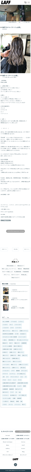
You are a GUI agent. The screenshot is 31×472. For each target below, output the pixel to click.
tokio (20, 392)
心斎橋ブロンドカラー (18, 349)
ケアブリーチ (5, 373)
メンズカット (20, 321)
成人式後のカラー (13, 395)
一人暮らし (5, 340)
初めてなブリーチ (18, 389)
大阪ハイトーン (15, 331)
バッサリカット (6, 395)
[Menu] (28, 2)
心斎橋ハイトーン (15, 367)
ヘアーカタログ (14, 321)
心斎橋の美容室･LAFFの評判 (22, 383)
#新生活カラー (20, 266)
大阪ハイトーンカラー (17, 361)
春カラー (11, 343)
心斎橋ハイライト (12, 352)
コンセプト (19, 386)
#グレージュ (7, 275)
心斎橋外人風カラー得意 (7, 349)
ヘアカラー (5, 404)
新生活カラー (5, 343)
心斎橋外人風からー (15, 358)
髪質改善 (18, 370)
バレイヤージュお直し (7, 398)
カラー (7, 377)
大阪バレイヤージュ (6, 331)
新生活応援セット (12, 340)
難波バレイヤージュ (6, 367)
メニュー (14, 380)
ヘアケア (12, 370)
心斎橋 (14, 398)
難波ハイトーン (14, 364)
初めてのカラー (6, 392)
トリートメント (17, 404)
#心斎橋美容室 (17, 272)
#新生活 (20, 269)
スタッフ (9, 380)
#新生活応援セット (11, 266)
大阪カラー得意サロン (18, 346)
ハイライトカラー (18, 324)
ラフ (25, 377)
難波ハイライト (21, 352)
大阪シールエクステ (6, 358)
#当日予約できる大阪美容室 (8, 334)
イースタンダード (6, 370)
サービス (19, 380)
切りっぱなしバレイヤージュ (22, 340)
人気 (3, 377)
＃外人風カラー (23, 334)
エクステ (12, 327)
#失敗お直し (24, 275)
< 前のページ (4, 249)
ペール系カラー (6, 401)
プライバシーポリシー (14, 377)
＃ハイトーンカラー (22, 337)
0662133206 (6, 220)
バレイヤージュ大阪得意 (7, 346)
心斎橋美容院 (23, 343)
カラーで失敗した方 (22, 395)
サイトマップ (23, 455)
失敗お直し (12, 401)
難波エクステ (17, 343)
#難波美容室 (26, 269)
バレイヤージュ (12, 373)
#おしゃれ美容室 (6, 321)
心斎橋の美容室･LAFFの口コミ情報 (9, 386)
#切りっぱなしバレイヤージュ (9, 269)
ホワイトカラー (24, 370)
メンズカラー (5, 324)
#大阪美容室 (26, 272)
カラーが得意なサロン (21, 373)
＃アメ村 (16, 334)
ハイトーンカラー (6, 364)
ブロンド (11, 324)
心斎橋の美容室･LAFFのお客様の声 (9, 383)
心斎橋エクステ (13, 355)
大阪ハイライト (6, 355)
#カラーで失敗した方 (7, 272)
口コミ (22, 377)
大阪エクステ (24, 355)
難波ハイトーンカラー (7, 361)
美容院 (17, 401)
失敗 (21, 401)
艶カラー (24, 404)
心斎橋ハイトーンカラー (23, 364)
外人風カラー (5, 352)
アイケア (12, 392)
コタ (16, 392)
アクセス (4, 380)
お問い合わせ (22, 367)
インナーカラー (18, 327)
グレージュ (11, 404)
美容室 (24, 386)
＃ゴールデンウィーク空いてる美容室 (10, 337)
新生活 (19, 355)
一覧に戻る (15, 249)
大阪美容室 (19, 398)
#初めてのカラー (16, 277)
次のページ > (26, 249)
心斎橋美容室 (5, 389)
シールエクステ (6, 327)
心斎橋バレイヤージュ (24, 331)
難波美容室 (11, 389)
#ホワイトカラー (16, 275)
